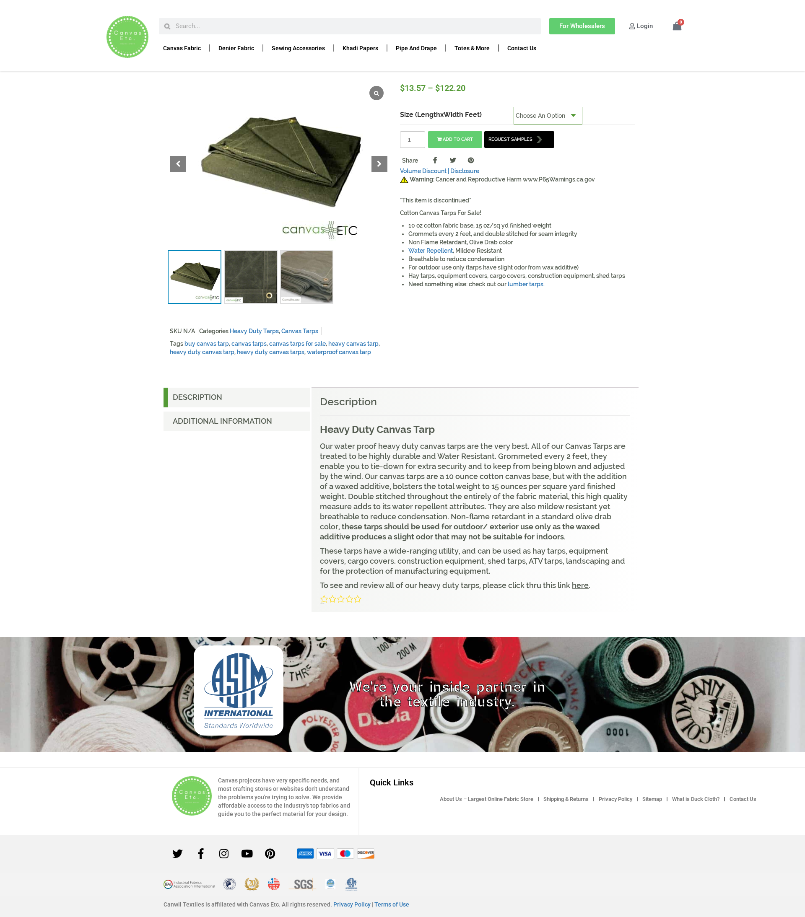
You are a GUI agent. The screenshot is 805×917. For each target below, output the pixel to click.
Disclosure (464, 171)
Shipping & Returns (566, 799)
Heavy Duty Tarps (254, 331)
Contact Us (521, 48)
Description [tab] (197, 397)
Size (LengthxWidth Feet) (441, 115)
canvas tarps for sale (297, 343)
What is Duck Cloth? (695, 799)
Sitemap (652, 799)
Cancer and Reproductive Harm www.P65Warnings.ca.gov (502, 179)
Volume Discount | (424, 171)
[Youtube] (246, 853)
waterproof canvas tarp (339, 352)
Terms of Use (391, 904)
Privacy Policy (615, 799)
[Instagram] (223, 853)
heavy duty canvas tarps (270, 352)
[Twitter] (177, 853)
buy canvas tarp (206, 343)
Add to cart (458, 139)
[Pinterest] (270, 853)
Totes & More (472, 48)
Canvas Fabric (182, 48)
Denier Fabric (236, 48)
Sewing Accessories (298, 48)
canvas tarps (249, 343)
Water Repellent (430, 250)
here (580, 585)
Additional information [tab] (222, 421)
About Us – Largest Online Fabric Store (486, 799)
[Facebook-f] (200, 853)
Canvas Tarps (299, 331)
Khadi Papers (360, 48)
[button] (379, 164)
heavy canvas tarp (353, 343)
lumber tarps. (526, 284)
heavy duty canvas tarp (202, 352)
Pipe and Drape (416, 48)
